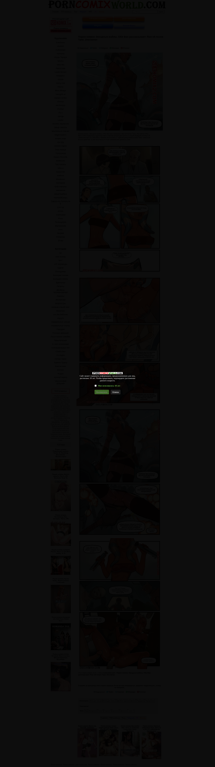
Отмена (115, 392)
